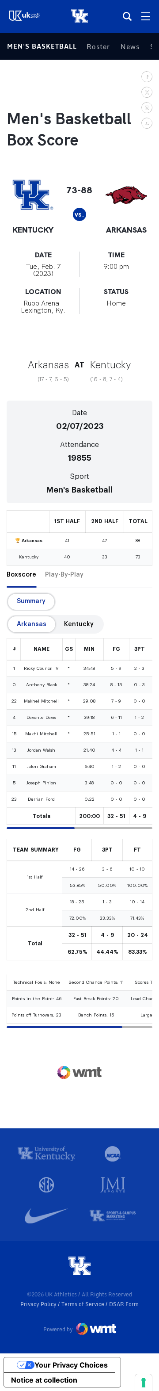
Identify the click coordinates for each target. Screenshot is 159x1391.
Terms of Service (83, 1304)
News (130, 46)
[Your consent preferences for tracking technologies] (143, 1382)
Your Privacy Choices (71, 1364)
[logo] (79, 1266)
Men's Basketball (42, 46)
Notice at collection (44, 1380)
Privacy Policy (39, 1304)
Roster (98, 46)
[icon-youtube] (146, 122)
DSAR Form (124, 1304)
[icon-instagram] (146, 107)
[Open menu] (145, 16)
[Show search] (127, 16)
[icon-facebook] (146, 76)
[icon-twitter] (146, 91)
